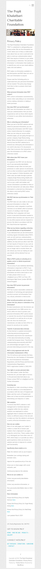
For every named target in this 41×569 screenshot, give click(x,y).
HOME (9, 533)
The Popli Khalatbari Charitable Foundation (15, 17)
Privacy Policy (27, 560)
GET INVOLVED (11, 544)
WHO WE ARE (16, 533)
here (14, 500)
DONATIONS (21, 544)
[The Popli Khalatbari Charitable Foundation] (20, 30)
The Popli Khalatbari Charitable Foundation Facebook (20, 554)
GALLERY (10, 535)
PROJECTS (25, 533)
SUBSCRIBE (30, 544)
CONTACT (11, 546)
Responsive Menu (33, 5)
